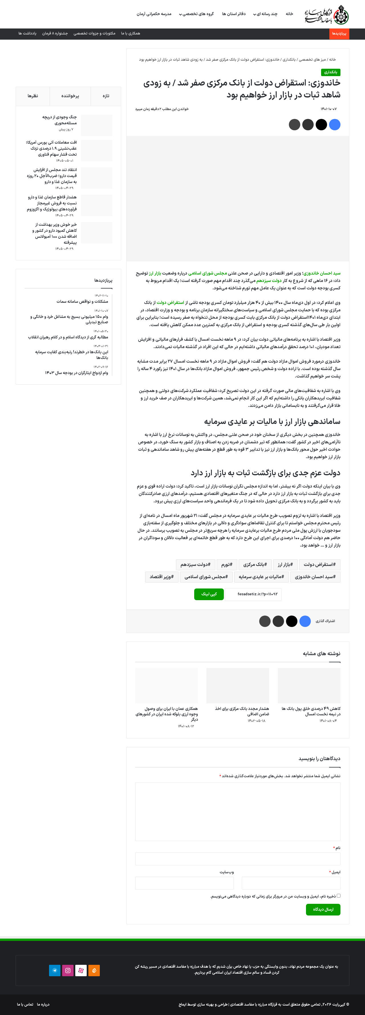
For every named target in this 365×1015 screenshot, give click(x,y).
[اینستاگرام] (68, 970)
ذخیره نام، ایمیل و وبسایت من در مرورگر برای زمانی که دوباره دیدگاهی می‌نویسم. (273, 897)
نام (336, 848)
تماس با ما (25, 1005)
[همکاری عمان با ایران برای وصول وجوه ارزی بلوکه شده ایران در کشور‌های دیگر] (166, 685)
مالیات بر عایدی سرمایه (260, 577)
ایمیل (334, 872)
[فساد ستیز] (326, 14)
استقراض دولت (170, 303)
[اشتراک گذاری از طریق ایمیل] (308, 124)
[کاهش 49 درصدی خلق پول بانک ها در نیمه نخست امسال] (309, 685)
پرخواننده (70, 96)
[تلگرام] (54, 970)
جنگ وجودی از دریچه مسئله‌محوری (59, 120)
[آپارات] (81, 970)
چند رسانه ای (267, 14)
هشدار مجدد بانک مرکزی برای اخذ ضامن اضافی (242, 711)
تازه (106, 96)
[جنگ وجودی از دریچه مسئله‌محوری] (96, 125)
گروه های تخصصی (198, 14)
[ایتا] (94, 970)
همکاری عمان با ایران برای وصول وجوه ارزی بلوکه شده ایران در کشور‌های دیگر (166, 714)
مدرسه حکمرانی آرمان (154, 14)
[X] (321, 124)
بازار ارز (155, 273)
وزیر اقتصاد (160, 577)
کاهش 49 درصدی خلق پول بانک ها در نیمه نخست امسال (311, 711)
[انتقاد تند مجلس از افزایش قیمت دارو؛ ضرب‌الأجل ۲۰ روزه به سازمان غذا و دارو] (96, 178)
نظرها (33, 96)
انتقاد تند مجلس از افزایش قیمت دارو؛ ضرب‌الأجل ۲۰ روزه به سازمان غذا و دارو (52, 176)
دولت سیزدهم (269, 281)
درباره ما (43, 1005)
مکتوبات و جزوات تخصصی (94, 33)
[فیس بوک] (334, 124)
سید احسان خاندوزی (321, 273)
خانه (289, 14)
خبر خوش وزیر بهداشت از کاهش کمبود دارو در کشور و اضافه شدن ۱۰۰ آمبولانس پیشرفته (54, 234)
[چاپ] (294, 124)
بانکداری (289, 60)
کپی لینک (209, 594)
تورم (225, 564)
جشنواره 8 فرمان (55, 33)
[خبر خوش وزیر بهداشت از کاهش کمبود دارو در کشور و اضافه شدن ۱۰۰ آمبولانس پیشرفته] (96, 232)
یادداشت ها (27, 33)
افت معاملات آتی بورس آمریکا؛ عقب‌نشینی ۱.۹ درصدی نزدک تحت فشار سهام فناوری (51, 149)
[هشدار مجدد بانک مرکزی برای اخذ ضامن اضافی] (237, 685)
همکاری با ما (130, 33)
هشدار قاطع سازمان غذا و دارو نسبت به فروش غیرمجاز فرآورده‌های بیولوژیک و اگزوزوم (52, 203)
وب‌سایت (227, 872)
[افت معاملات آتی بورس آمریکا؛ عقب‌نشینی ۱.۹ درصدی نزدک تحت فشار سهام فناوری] (96, 150)
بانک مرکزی (253, 564)
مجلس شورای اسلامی (207, 273)
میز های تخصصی (312, 60)
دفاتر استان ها (234, 14)
